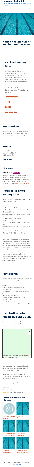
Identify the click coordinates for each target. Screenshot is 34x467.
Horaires (9, 102)
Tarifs (8, 107)
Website (5, 164)
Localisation (11, 112)
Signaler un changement (10, 383)
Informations (11, 96)
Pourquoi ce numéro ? (23, 184)
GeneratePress (17, 464)
